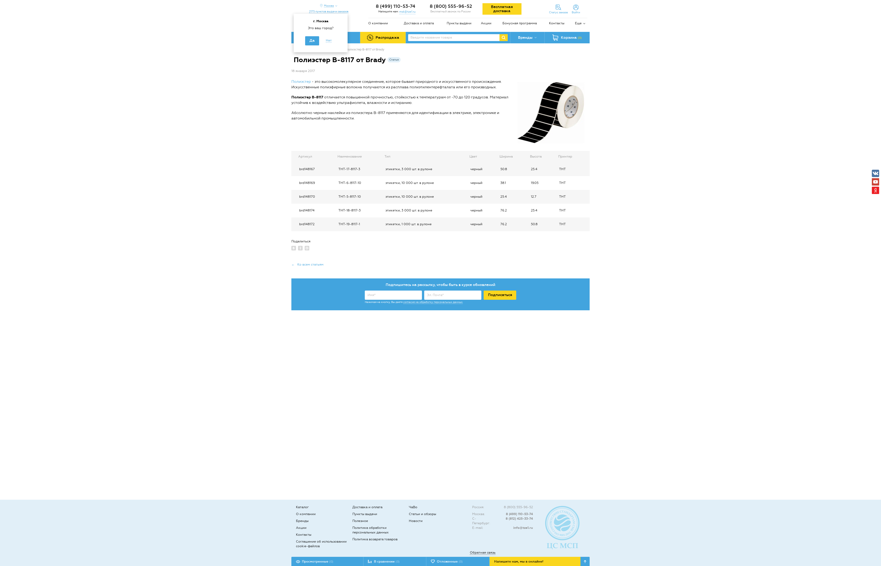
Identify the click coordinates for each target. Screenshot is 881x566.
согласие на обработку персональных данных (433, 302)
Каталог (302, 507)
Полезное (360, 521)
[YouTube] (875, 182)
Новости (416, 521)
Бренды (302, 521)
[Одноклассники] (300, 248)
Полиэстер (301, 81)
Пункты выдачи (459, 23)
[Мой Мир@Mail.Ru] (307, 248)
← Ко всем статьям (307, 264)
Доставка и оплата (419, 23)
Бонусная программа (519, 23)
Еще (578, 23)
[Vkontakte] (875, 173)
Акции (486, 23)
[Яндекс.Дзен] (875, 190)
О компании (378, 23)
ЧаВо (413, 507)
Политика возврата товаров (375, 539)
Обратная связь (483, 553)
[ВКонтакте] (293, 248)
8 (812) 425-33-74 (519, 519)
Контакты (556, 23)
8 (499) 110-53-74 (395, 6)
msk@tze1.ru (407, 11)
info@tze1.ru (523, 528)
